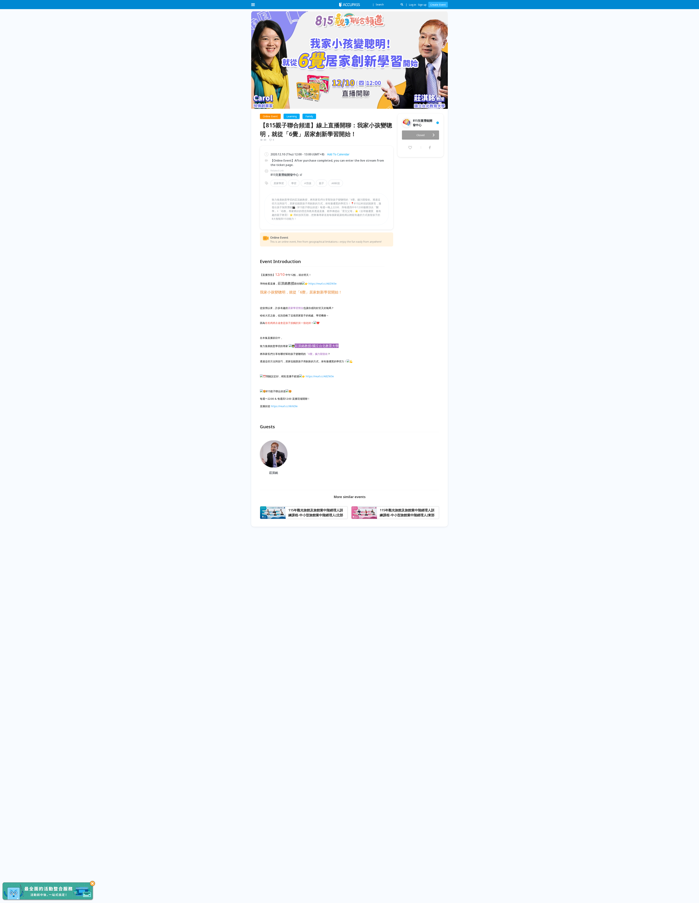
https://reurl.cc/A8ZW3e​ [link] (323, 283)
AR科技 (335, 183)
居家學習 (279, 183)
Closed (420, 135)
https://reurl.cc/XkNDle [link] (284, 406)
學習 (293, 183)
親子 (321, 183)
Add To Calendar (338, 154)
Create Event (438, 4)
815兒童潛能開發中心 (284, 175)
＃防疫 (307, 183)
